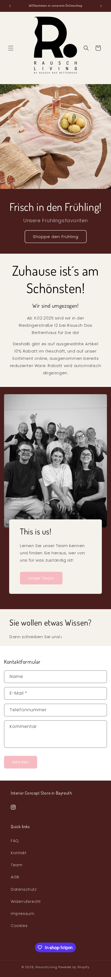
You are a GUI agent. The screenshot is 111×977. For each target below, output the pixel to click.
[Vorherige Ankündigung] (10, 6)
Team (16, 865)
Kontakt (18, 853)
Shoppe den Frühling (55, 236)
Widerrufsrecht (26, 901)
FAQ (15, 840)
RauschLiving (46, 967)
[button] (11, 48)
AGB (15, 877)
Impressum (22, 913)
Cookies (19, 925)
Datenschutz (24, 889)
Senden (20, 762)
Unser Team (41, 578)
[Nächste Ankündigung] (101, 6)
